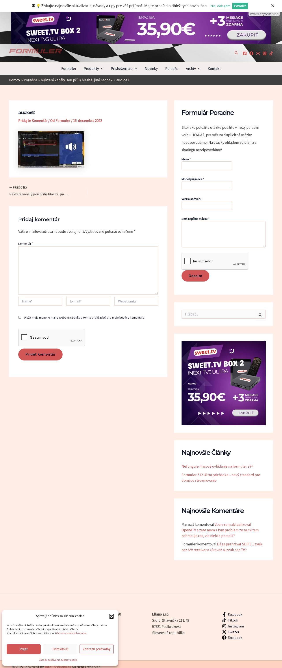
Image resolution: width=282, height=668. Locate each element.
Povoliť (240, 6)
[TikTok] (271, 53)
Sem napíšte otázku (196, 219)
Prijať (24, 649)
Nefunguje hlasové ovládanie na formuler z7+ (217, 466)
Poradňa (171, 68)
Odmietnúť (60, 649)
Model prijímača (193, 179)
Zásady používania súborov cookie (58, 659)
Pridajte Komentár (33, 120)
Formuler (68, 68)
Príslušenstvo (122, 68)
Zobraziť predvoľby (96, 649)
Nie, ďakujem (220, 6)
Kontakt (214, 68)
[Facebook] (245, 53)
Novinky (151, 68)
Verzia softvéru (191, 199)
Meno (186, 159)
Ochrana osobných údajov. (71, 633)
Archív (191, 68)
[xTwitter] (258, 53)
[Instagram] (265, 53)
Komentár (25, 244)
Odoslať (195, 276)
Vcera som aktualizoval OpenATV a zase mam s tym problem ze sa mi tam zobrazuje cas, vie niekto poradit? (220, 530)
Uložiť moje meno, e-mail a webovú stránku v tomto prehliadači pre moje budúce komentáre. (84, 317)
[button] (111, 616)
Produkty (91, 68)
